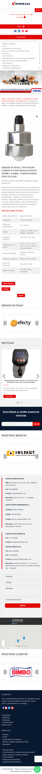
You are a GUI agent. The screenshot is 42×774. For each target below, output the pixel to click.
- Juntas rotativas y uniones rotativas (15, 755)
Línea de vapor (8, 750)
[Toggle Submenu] (40, 44)
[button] (19, 26)
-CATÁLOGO (6, 720)
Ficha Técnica (8, 284)
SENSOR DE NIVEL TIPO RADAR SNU (14, 101)
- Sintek (4, 737)
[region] (21, 82)
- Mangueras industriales (11, 759)
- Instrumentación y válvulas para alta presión (18, 752)
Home (4, 99)
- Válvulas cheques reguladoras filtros (15, 742)
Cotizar (18, 17)
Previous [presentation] (5, 323)
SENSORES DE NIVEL (30, 99)
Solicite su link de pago (17, 14)
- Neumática (6, 744)
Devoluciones (6, 725)
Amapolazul (27, 771)
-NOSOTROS (6, 715)
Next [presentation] (36, 323)
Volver (21, 295)
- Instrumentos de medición (12, 739)
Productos (21, 37)
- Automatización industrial (11, 762)
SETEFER (10, 769)
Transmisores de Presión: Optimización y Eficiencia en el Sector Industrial (21, 381)
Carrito (29, 14)
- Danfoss (5, 735)
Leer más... (9, 396)
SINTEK (18, 99)
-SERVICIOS (6, 718)
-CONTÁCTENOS (7, 722)
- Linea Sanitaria (7, 757)
